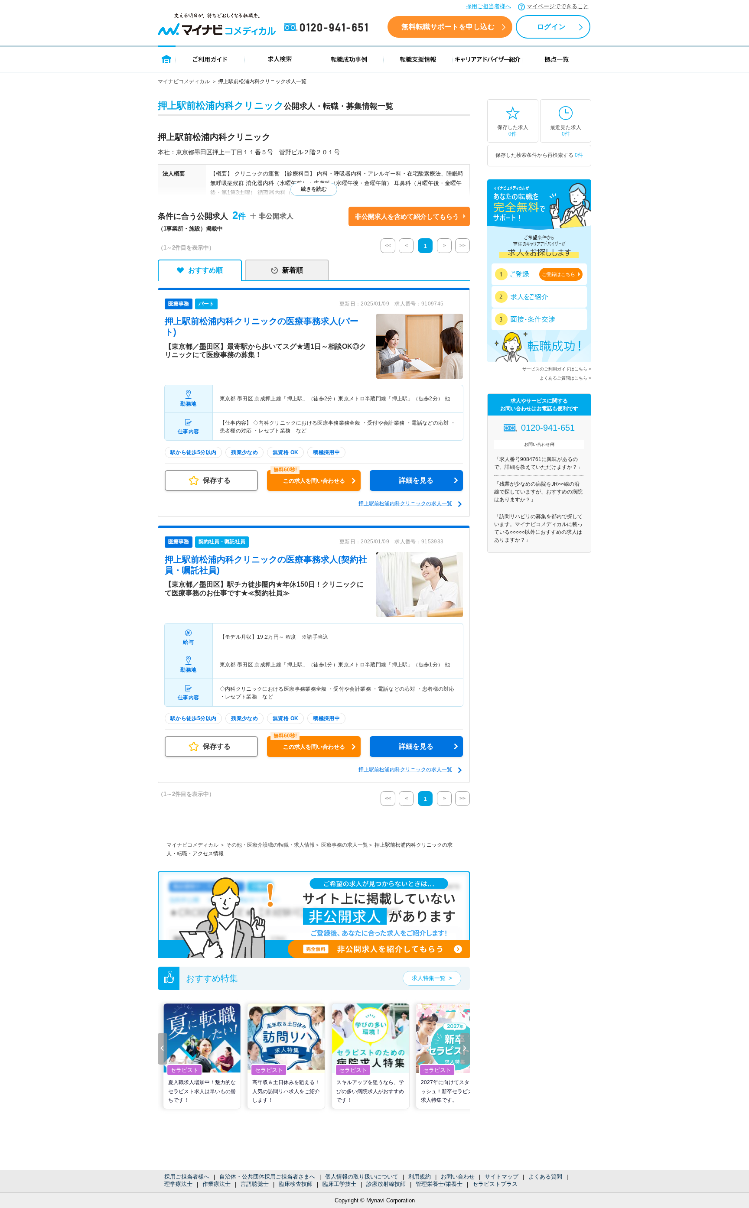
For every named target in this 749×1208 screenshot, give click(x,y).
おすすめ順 (205, 270)
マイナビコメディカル (184, 81)
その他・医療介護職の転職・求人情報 (270, 845)
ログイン (551, 26)
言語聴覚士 (255, 1184)
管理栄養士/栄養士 (439, 1184)
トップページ (167, 58)
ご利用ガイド (210, 58)
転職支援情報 (418, 58)
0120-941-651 (327, 27)
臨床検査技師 (296, 1184)
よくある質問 (545, 1176)
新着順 (292, 270)
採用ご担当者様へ (488, 6)
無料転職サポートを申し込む (448, 26)
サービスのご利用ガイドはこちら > (556, 369)
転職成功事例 (349, 58)
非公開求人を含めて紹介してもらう (407, 216)
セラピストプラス (495, 1184)
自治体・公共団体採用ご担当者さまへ (267, 1176)
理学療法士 (178, 1184)
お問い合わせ (458, 1176)
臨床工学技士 (339, 1184)
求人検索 (279, 58)
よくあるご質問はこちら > (565, 378)
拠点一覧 (556, 58)
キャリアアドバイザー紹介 (487, 58)
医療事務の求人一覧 (344, 845)
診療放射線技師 (386, 1184)
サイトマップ (501, 1176)
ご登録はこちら (558, 274)
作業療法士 (216, 1184)
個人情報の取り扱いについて (361, 1176)
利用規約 (419, 1176)
